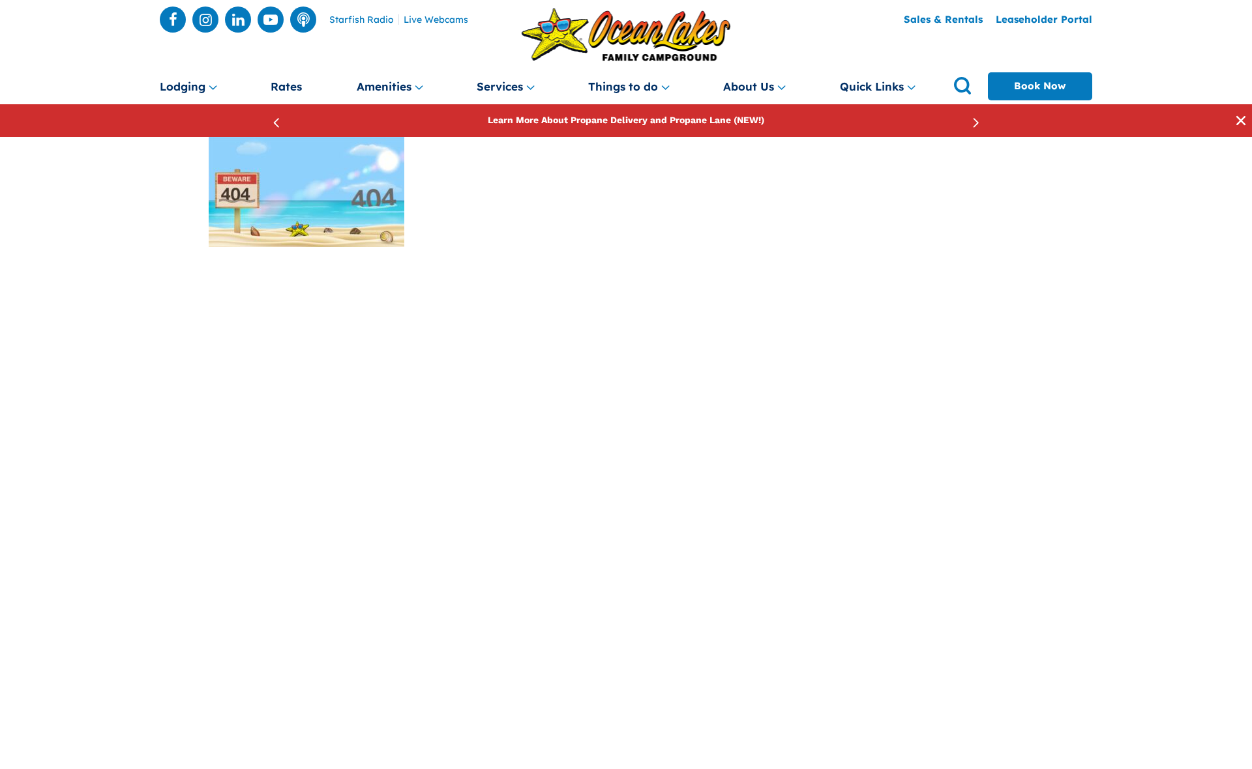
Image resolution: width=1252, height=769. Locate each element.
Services (500, 86)
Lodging (182, 86)
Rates (286, 86)
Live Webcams (436, 19)
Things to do (623, 86)
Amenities (384, 86)
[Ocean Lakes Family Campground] (626, 35)
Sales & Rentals (943, 19)
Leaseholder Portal (1044, 19)
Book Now (1040, 86)
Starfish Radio (361, 19)
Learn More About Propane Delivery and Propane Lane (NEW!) (626, 120)
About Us (748, 86)
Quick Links (872, 86)
